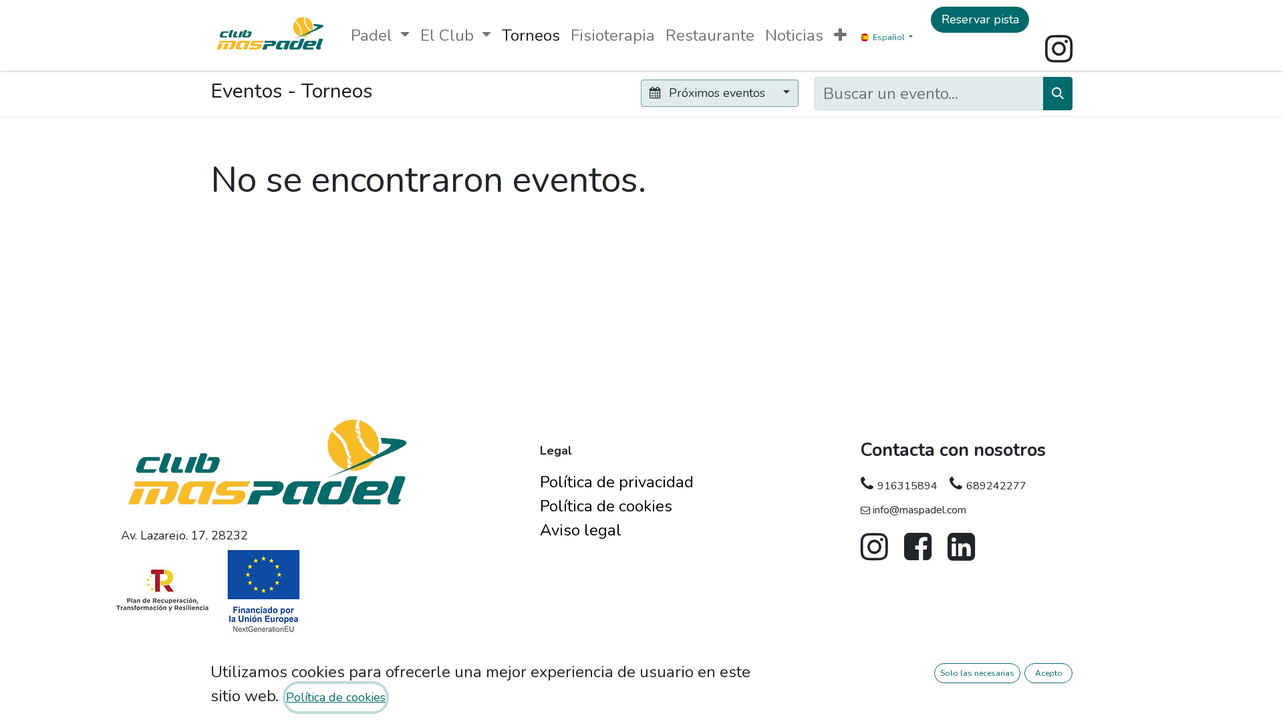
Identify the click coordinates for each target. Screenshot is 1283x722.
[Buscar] (1058, 93)
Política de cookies (336, 697)
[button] (840, 35)
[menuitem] (530, 35)
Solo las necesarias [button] (977, 673)
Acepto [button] (1048, 673)
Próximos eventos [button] (717, 93)
